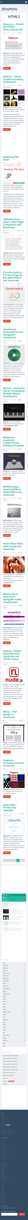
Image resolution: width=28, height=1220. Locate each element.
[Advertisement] (14, 144)
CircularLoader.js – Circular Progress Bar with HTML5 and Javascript (13, 276)
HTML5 (19, 33)
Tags (5, 897)
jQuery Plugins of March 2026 (10, 1069)
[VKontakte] (14, 1208)
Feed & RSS (14, 986)
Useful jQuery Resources (9, 1072)
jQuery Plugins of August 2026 (11, 1055)
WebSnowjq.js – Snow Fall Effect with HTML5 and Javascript (12, 490)
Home (2, 1115)
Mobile (14, 1009)
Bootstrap (18, 165)
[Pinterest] (11, 1208)
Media (5, 401)
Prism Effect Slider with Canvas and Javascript (13, 546)
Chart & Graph (7, 87)
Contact (5, 1084)
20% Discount (11, 1081)
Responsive (14, 1019)
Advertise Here (14, 888)
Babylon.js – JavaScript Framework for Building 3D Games (13, 441)
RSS (2, 1128)
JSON (14, 999)
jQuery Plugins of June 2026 (10, 1061)
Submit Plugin (4, 1117)
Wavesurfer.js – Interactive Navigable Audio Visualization (12, 598)
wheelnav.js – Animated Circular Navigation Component (13, 333)
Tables (14, 1030)
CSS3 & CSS (14, 975)
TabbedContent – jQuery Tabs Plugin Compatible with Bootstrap (13, 223)
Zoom (14, 1045)
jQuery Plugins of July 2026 (10, 1058)
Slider (14, 1025)
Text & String (14, 1035)
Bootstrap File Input (11, 158)
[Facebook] (5, 1208)
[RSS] (16, 1208)
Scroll (14, 1022)
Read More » (7, 68)
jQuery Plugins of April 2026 (10, 1067)
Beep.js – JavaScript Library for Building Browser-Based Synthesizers (14, 392)
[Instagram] (8, 1208)
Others (5, 450)
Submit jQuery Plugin (8, 1075)
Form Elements (10, 165)
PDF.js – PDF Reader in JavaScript (10, 714)
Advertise (8, 1081)
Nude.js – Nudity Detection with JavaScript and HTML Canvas (12, 655)
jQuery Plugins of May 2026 (10, 1064)
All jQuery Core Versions (7, 1134)
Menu (5, 342)
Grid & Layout (14, 993)
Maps (14, 1001)
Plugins (6, 895)
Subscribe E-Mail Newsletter (8, 1132)
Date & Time (14, 978)
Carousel (14, 970)
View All (13, 934)
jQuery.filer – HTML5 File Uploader (10, 807)
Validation (14, 1040)
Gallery (14, 991)
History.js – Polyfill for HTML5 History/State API (13, 27)
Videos (3, 1121)
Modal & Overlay (14, 1012)
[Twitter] (2, 1208)
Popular (3, 1123)
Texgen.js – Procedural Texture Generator (13, 763)
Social (14, 1027)
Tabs (23, 230)
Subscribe (22, 1214)
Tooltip (14, 1038)
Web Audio (17, 631)
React (14, 1017)
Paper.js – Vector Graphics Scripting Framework (13, 79)
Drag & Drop (14, 981)
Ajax (5, 165)
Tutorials (6, 900)
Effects (5, 500)
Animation (14, 965)
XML (14, 1043)
